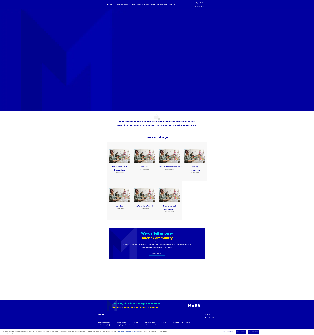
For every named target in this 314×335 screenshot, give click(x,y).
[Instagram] (213, 317)
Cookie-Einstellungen (228, 331)
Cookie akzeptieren (253, 331)
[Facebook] (205, 317)
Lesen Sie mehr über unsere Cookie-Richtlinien (129, 331)
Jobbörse (172, 4)
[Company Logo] (109, 4)
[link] (101, 315)
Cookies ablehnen (240, 331)
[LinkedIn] (209, 317)
